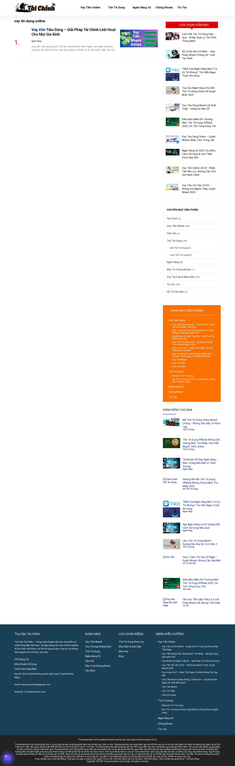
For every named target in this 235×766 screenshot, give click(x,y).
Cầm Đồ (171, 233)
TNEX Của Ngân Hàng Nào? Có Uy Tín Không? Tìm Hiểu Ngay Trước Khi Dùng (199, 72)
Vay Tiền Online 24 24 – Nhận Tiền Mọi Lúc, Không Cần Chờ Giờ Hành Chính (199, 171)
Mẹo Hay (123, 651)
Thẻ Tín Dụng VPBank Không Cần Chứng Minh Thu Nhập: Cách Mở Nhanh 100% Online (201, 443)
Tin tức (171, 284)
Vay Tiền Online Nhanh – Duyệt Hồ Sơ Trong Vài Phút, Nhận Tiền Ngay (193, 325)
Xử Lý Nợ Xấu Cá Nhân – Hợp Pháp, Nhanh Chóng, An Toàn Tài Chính (198, 55)
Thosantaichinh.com (34, 691)
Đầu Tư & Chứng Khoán (97, 665)
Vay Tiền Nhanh (176, 226)
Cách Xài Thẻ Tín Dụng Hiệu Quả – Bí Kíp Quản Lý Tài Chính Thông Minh (199, 38)
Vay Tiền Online (90, 7)
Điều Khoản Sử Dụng (25, 664)
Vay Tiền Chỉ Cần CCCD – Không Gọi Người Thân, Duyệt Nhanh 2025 (199, 189)
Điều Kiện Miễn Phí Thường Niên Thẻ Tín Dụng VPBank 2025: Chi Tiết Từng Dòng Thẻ (199, 123)
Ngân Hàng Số (142, 7)
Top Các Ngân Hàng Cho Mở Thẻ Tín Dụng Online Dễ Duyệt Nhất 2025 (199, 91)
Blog (121, 656)
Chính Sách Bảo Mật (25, 669)
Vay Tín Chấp (178, 363)
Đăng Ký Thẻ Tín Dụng (183, 376)
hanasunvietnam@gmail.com (35, 684)
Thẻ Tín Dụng (116, 7)
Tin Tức (182, 7)
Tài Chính (172, 218)
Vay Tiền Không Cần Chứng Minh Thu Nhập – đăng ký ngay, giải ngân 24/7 (193, 331)
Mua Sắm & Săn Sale (130, 646)
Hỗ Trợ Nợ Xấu (175, 291)
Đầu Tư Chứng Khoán (179, 269)
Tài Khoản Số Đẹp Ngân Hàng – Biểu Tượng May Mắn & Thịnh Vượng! (200, 463)
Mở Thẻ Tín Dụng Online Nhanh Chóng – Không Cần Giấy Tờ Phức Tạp (202, 423)
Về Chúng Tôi (21, 659)
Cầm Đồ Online (179, 366)
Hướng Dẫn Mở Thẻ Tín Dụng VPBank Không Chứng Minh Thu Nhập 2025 (200, 483)
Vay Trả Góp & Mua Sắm (181, 276)
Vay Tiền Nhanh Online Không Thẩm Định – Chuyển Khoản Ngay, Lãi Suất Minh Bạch (192, 355)
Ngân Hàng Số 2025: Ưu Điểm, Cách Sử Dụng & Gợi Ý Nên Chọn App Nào (199, 154)
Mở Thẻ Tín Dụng (179, 247)
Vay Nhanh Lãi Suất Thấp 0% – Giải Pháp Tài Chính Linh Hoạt (190, 661)
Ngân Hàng (36, 41)
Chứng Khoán (164, 7)
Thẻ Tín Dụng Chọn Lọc (131, 641)
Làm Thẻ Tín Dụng (179, 254)
